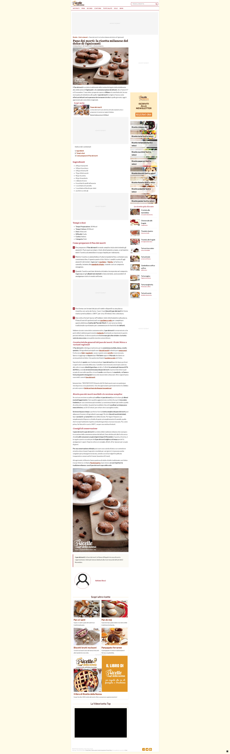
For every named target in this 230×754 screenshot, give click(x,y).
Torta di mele (145, 257)
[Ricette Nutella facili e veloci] (143, 184)
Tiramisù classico (147, 231)
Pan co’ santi (79, 619)
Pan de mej (107, 619)
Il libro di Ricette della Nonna (88, 694)
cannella (110, 353)
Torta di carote (146, 293)
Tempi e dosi (80, 153)
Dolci (116, 8)
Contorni (97, 8)
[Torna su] (227, 751)
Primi (83, 8)
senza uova (122, 350)
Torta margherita (147, 285)
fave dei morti (90, 377)
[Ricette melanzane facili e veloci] (143, 147)
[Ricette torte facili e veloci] (143, 138)
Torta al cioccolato (147, 248)
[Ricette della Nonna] (78, 5)
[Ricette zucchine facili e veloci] (143, 157)
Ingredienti (80, 151)
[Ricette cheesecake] (143, 129)
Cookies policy (94, 750)
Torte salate (107, 8)
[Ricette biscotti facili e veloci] (143, 175)
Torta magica (145, 276)
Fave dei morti (96, 107)
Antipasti (76, 8)
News (121, 8)
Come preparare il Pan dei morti (87, 156)
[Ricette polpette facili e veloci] (143, 194)
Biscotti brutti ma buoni (85, 647)
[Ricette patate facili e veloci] (143, 203)
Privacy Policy (88, 750)
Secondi (89, 8)
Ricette (75, 37)
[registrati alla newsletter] (143, 119)
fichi (83, 353)
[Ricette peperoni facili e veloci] (143, 166)
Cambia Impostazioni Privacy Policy (105, 750)
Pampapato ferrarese (112, 647)
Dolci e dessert (83, 37)
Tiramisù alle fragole (148, 240)
